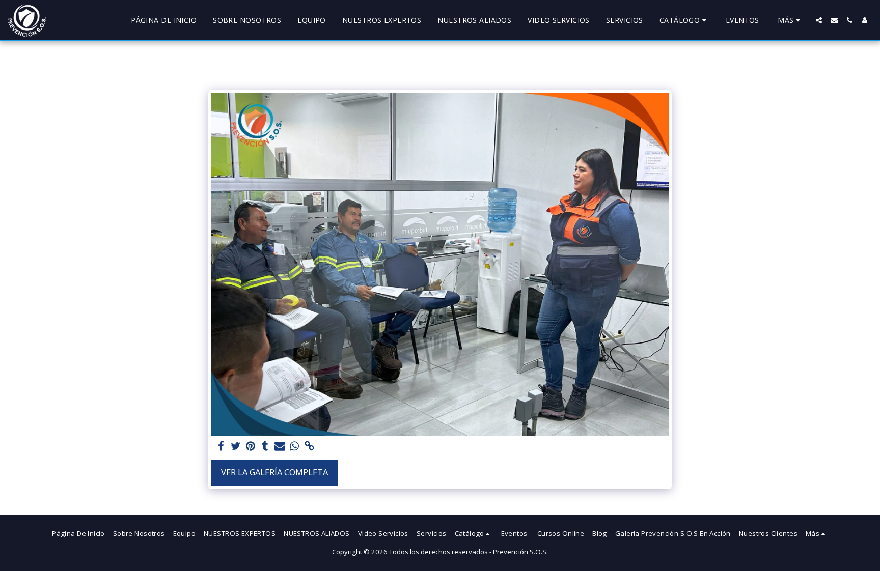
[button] (684, 20)
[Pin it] (250, 446)
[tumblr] (265, 446)
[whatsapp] (294, 446)
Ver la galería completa (274, 472)
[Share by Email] (279, 446)
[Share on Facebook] (220, 446)
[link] (309, 446)
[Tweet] (235, 446)
